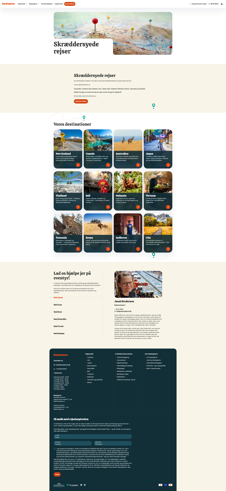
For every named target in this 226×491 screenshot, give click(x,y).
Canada (85, 89)
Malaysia (121, 89)
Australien (77, 89)
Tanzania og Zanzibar (137, 89)
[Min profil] (222, 4)
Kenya (127, 89)
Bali (108, 89)
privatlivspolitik (68, 469)
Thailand (114, 89)
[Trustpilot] (72, 484)
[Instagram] (85, 485)
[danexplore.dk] (61, 355)
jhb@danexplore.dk (124, 311)
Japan (104, 89)
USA (99, 89)
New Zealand (93, 89)
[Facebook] (81, 485)
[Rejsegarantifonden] (59, 485)
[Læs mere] (78, 165)
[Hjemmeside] (8, 4)
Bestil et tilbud (80, 101)
